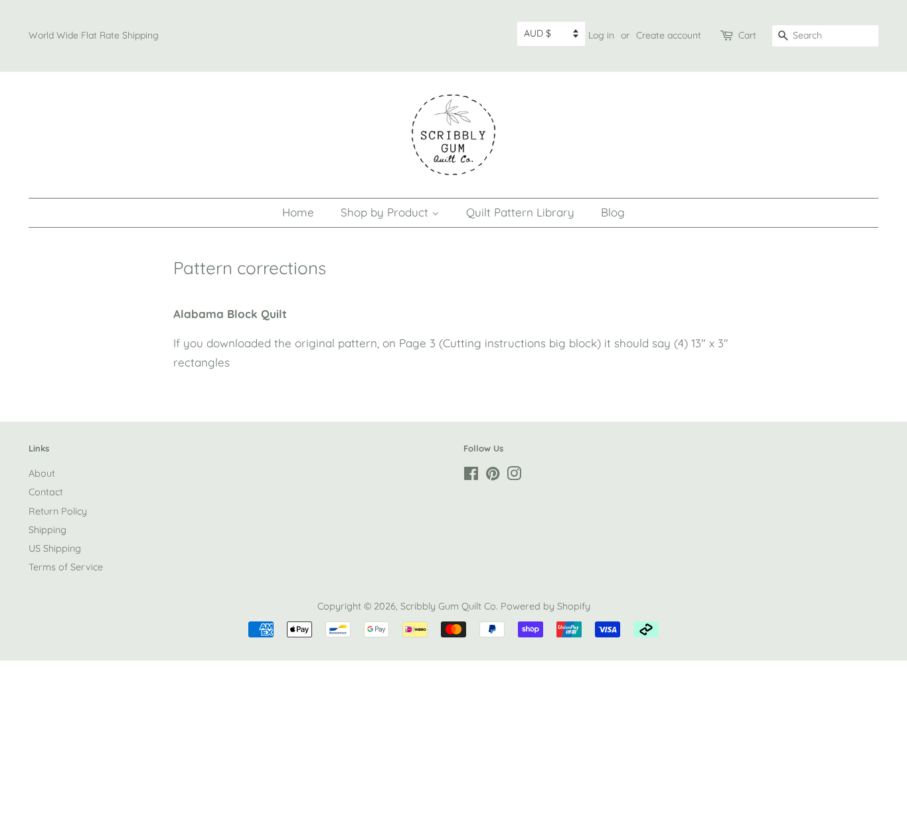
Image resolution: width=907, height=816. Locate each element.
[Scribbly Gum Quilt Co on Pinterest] (492, 476)
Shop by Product (386, 212)
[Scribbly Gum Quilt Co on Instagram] (514, 476)
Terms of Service (66, 567)
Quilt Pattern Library (520, 212)
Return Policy (58, 511)
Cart (747, 35)
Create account (668, 35)
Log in (601, 35)
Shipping (47, 530)
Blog (613, 212)
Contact (46, 492)
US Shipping (55, 548)
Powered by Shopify (545, 606)
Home (298, 212)
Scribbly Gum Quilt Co (448, 606)
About (42, 473)
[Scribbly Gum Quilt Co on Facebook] (471, 476)
